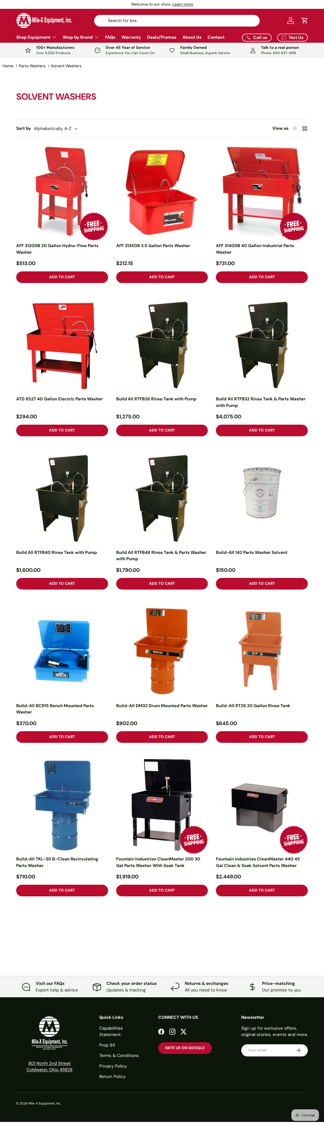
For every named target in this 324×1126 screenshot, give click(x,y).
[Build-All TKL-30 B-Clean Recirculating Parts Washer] (62, 805)
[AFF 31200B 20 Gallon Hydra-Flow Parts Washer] (62, 192)
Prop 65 (107, 1045)
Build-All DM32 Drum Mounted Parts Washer (162, 705)
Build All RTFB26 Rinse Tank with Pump (156, 399)
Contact (216, 37)
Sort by (23, 128)
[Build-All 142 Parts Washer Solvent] (262, 498)
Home (8, 66)
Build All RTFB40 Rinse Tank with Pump (56, 552)
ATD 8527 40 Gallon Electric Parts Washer (59, 399)
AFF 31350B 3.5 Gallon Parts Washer (153, 245)
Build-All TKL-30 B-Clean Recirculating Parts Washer (57, 862)
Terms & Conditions (119, 1055)
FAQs (110, 37)
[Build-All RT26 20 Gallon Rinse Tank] (262, 652)
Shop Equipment (33, 37)
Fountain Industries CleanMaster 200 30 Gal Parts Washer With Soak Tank (158, 862)
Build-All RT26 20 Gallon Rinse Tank (253, 705)
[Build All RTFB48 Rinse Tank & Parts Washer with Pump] (162, 498)
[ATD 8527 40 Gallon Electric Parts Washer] (62, 345)
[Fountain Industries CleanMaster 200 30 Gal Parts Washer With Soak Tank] (162, 805)
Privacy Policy (113, 1066)
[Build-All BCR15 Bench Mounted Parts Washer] (62, 652)
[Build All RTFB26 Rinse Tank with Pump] (162, 345)
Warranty (131, 37)
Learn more (182, 4)
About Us (192, 37)
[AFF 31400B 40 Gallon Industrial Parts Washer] (262, 192)
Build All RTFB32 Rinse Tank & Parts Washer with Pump (261, 402)
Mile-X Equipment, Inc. (44, 1103)
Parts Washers (32, 66)
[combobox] (176, 20)
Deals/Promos (161, 37)
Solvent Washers (66, 66)
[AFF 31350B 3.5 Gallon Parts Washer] (162, 192)
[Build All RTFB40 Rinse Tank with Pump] (62, 498)
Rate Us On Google (185, 1047)
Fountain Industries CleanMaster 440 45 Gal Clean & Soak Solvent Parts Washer (258, 862)
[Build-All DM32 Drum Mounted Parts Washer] (162, 652)
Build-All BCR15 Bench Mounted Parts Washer (55, 709)
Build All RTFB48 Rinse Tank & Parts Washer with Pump (161, 556)
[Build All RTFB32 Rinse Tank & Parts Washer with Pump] (262, 345)
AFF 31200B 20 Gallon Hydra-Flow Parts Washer (57, 249)
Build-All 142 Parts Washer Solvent (251, 552)
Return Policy (112, 1076)
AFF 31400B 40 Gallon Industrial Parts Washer (255, 249)
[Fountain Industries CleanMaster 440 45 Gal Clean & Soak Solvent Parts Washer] (262, 805)
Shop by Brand (78, 37)
